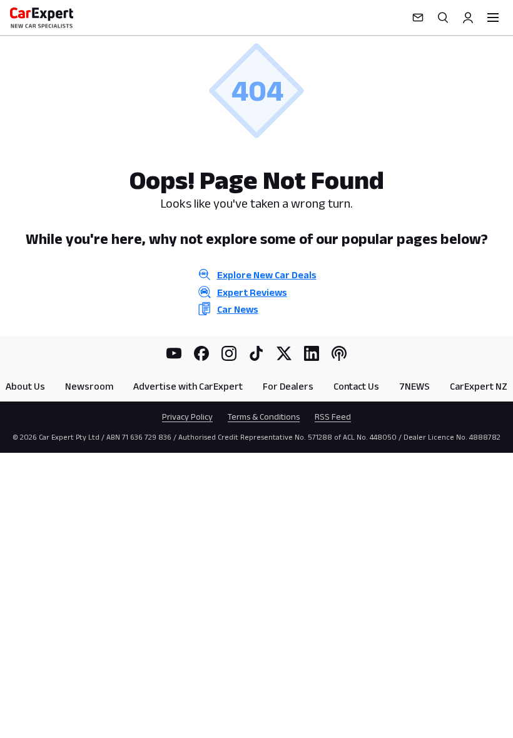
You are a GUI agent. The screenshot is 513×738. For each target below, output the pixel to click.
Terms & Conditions (264, 417)
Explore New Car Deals (267, 275)
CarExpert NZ (478, 386)
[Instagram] (228, 353)
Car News (237, 309)
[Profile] (467, 17)
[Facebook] (201, 353)
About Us (25, 386)
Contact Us (356, 386)
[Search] (442, 17)
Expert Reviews (252, 292)
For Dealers (288, 386)
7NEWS (414, 386)
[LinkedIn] (311, 353)
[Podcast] (339, 353)
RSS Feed (333, 417)
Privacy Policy (187, 417)
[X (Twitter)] (284, 353)
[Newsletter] (417, 17)
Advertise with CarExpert (188, 386)
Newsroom (89, 386)
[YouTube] (173, 353)
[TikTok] (256, 353)
